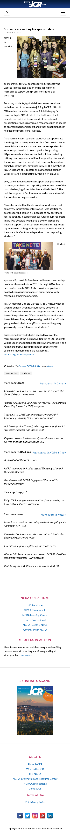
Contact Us (35, 788)
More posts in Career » (53, 383)
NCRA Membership (35, 610)
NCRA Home (35, 605)
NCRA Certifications (35, 783)
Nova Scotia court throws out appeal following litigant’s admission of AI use (35, 524)
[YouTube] (42, 816)
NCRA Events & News (35, 624)
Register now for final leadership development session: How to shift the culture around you (34, 440)
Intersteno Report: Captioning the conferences (30, 545)
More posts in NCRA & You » (49, 452)
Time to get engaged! (15, 492)
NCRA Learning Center (35, 615)
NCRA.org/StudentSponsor (19, 354)
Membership (11, 373)
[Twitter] (27, 816)
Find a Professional (35, 619)
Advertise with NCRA (35, 629)
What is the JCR (35, 768)
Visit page (35, 4)
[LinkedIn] (50, 816)
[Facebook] (20, 816)
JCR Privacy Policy (35, 802)
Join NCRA (35, 773)
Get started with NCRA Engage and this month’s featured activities (30, 482)
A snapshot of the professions (20, 459)
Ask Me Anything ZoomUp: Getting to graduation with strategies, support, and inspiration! (34, 428)
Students (26, 373)
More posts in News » (53, 515)
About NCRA (35, 764)
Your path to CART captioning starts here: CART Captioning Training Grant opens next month (31, 416)
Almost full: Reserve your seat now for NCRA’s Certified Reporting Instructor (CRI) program (35, 404)
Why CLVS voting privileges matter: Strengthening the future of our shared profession (34, 502)
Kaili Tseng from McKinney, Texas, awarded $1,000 (32, 565)
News (49, 366)
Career (22, 366)
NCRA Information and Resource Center (35, 778)
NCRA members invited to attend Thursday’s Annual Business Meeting (33, 470)
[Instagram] (35, 816)
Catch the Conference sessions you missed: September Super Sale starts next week (34, 392)
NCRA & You (34, 366)
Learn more (26, 654)
